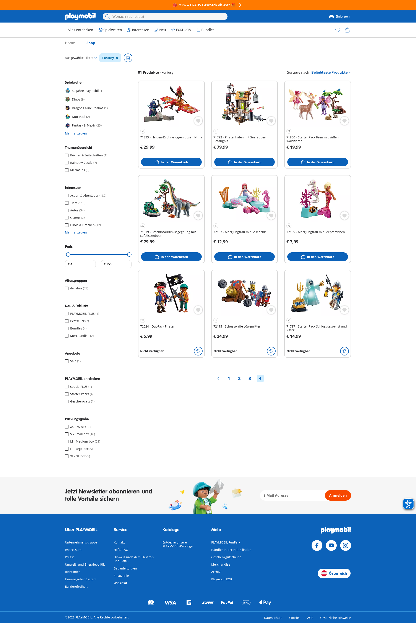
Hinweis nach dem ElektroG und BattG (134, 559)
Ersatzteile (121, 576)
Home (70, 43)
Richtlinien (73, 572)
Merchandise (220, 564)
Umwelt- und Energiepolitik (85, 564)
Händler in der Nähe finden (231, 550)
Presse (70, 557)
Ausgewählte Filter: (79, 58)
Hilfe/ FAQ (121, 550)
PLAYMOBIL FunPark (225, 542)
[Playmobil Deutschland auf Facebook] (317, 545)
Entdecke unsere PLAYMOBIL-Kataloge (177, 544)
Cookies (294, 618)
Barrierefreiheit (76, 586)
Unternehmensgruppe (81, 542)
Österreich (338, 573)
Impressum (73, 550)
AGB (310, 618)
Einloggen (342, 16)
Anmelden (338, 495)
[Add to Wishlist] (198, 121)
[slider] (68, 254)
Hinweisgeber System (80, 579)
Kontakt (119, 542)
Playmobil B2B (221, 579)
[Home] (80, 16)
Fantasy (108, 58)
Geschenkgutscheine (226, 557)
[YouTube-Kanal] (331, 545)
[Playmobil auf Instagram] (345, 545)
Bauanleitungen (125, 568)
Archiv (215, 572)
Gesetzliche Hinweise (335, 618)
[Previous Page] (218, 378)
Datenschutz (273, 618)
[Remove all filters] (128, 58)
